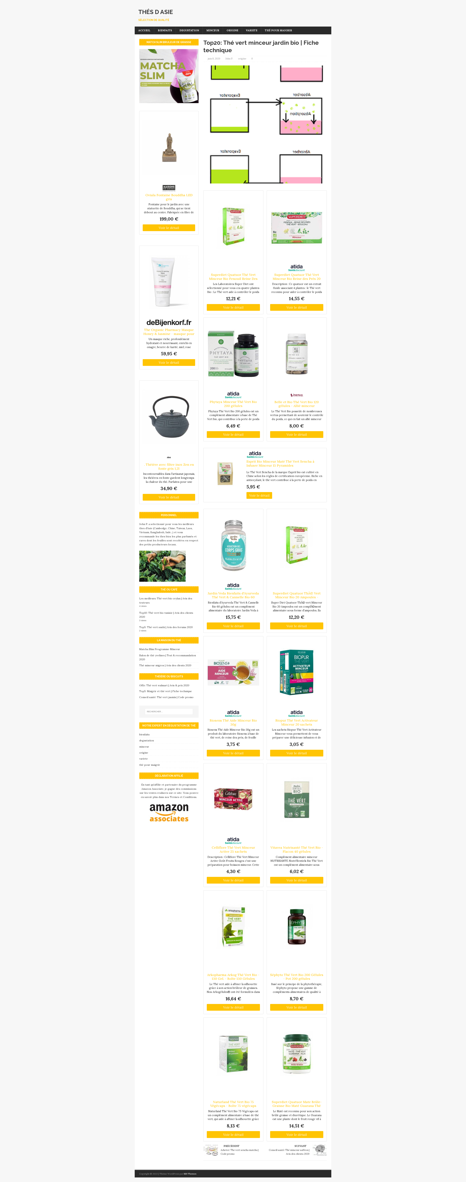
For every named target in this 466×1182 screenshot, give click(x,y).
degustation (189, 30)
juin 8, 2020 (214, 58)
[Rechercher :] (169, 711)
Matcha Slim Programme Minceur (159, 649)
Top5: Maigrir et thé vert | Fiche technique (165, 691)
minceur (212, 30)
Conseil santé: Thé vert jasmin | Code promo (166, 697)
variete (251, 30)
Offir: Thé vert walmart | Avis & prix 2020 (164, 685)
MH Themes (190, 1173)
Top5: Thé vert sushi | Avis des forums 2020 (166, 627)
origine (232, 30)
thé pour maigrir (278, 30)
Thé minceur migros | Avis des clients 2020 (165, 665)
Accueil (144, 30)
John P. (229, 58)
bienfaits (165, 30)
